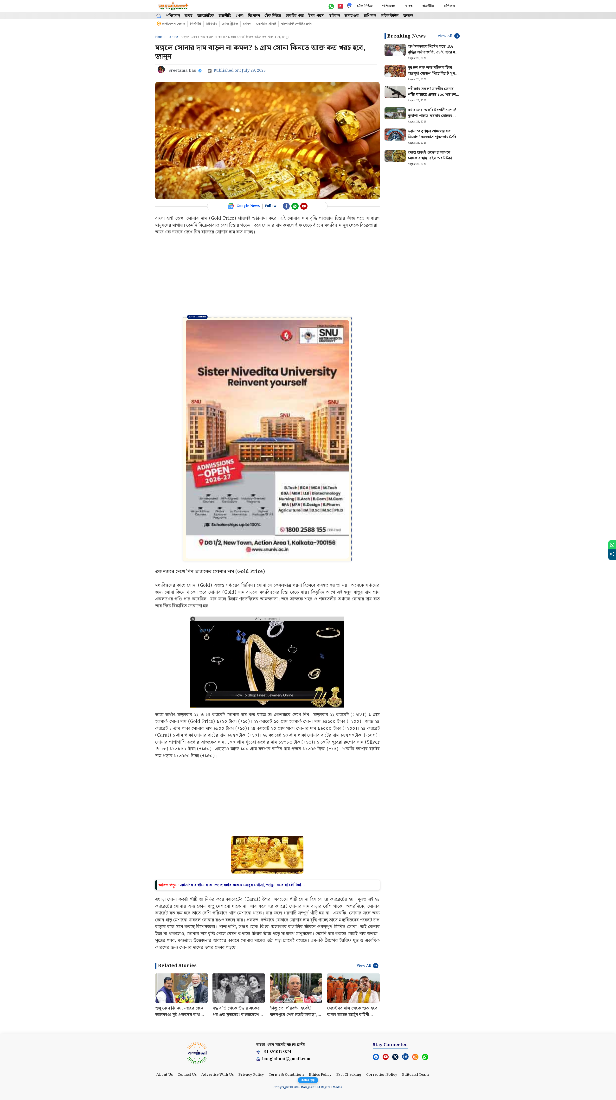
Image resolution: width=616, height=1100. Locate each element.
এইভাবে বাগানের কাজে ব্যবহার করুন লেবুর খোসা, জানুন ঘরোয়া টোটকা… (242, 810)
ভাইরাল (334, 16)
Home (160, 37)
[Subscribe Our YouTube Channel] (304, 206)
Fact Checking (348, 1000)
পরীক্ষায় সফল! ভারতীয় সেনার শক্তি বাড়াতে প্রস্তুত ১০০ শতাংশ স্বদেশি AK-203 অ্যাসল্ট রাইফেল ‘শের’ (433, 97)
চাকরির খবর (295, 16)
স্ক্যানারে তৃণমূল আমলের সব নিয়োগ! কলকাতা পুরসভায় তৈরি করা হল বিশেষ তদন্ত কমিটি (432, 137)
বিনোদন (254, 16)
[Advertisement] (267, 276)
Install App (308, 1080)
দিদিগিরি (195, 24)
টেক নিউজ (365, 6)
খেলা (240, 16)
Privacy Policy (251, 1000)
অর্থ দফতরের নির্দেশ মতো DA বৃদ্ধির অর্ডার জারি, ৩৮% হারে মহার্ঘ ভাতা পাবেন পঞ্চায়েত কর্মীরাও (434, 52)
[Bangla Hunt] (173, 6)
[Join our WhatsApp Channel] (295, 206)
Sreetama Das (182, 71)
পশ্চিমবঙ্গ (389, 6)
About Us (164, 1000)
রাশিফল (449, 6)
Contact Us (187, 1000)
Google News (248, 206)
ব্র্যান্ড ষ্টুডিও (230, 24)
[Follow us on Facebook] (286, 206)
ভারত (409, 6)
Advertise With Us (217, 1000)
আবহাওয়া (352, 16)
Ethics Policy (320, 1000)
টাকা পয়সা (316, 16)
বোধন (247, 24)
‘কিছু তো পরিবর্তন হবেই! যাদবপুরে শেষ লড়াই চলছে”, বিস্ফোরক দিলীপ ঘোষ (293, 940)
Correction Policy (381, 1000)
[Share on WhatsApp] (612, 544)
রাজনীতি (428, 6)
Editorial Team (415, 1000)
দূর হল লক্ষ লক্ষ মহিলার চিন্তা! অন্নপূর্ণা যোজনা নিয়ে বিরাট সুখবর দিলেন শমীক (433, 73)
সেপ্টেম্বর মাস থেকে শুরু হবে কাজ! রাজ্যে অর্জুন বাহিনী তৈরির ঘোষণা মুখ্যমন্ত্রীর (352, 940)
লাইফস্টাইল (389, 16)
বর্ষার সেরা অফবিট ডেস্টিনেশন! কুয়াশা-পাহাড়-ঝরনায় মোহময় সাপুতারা (432, 116)
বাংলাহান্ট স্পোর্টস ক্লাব (296, 24)
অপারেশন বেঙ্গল (173, 24)
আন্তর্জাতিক (205, 16)
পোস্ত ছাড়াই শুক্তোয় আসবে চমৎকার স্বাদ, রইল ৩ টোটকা (430, 155)
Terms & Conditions (286, 1000)
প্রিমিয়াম (211, 24)
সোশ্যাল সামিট (266, 24)
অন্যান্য (408, 16)
